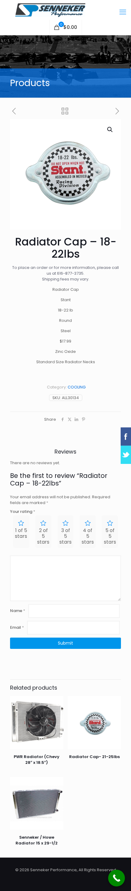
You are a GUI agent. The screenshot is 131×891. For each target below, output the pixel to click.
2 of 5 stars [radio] (43, 536)
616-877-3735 (70, 273)
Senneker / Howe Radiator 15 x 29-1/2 (37, 840)
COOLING (77, 387)
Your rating (22, 511)
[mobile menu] (123, 12)
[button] (110, 130)
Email (17, 627)
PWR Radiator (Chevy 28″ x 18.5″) (36, 759)
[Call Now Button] (116, 878)
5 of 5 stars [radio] (110, 536)
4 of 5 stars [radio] (88, 536)
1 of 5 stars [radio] (21, 533)
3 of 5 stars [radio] (65, 536)
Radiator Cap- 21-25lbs (94, 757)
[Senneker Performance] (65, 10)
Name (17, 611)
